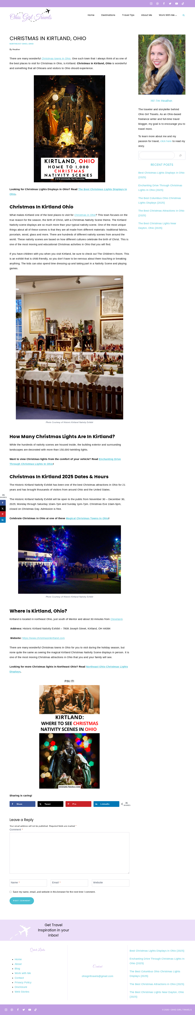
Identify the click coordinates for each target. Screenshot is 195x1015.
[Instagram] (151, 3)
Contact (19, 977)
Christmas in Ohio (85, 215)
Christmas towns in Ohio (56, 58)
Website (98, 882)
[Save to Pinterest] (3, 514)
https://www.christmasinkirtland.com (43, 638)
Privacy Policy (23, 982)
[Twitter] (170, 3)
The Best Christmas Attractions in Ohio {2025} (157, 984)
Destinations (108, 15)
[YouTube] (176, 3)
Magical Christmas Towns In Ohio (87, 518)
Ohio (31, 44)
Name (15, 882)
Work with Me (23, 973)
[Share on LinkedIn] (3, 520)
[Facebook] (163, 3)
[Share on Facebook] (3, 503)
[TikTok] (182, 3)
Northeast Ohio (18, 44)
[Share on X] (3, 508)
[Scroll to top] (188, 1003)
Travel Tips (128, 15)
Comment (16, 829)
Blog (17, 968)
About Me (146, 15)
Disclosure (21, 987)
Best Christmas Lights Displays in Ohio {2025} (157, 950)
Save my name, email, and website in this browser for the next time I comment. (54, 892)
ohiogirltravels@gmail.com (97, 976)
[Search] (180, 155)
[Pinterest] (157, 3)
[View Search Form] (183, 15)
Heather (16, 49)
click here (166, 141)
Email (56, 882)
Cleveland (116, 619)
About (18, 964)
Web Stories (22, 991)
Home (91, 15)
